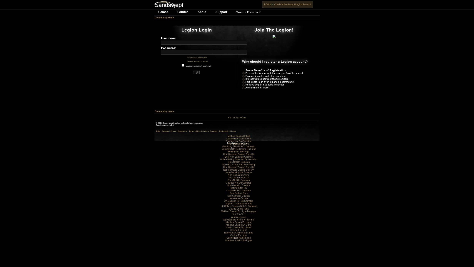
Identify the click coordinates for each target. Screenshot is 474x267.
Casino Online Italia (239, 208)
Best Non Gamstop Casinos (239, 157)
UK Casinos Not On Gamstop (238, 201)
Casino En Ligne (238, 230)
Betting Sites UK (239, 188)
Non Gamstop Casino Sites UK (238, 154)
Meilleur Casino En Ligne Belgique (238, 211)
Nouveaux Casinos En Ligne (238, 232)
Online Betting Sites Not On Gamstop (238, 159)
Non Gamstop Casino (239, 144)
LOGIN (267, 4)
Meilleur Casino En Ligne (238, 222)
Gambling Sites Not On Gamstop (238, 146)
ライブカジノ (238, 214)
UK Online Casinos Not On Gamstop (239, 206)
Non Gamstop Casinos (238, 185)
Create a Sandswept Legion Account (292, 4)
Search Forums (247, 12)
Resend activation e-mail (197, 61)
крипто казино (238, 217)
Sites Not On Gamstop (239, 162)
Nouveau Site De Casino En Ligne (238, 149)
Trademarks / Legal (227, 131)
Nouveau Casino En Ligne (238, 240)
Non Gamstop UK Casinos (239, 172)
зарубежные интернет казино (238, 219)
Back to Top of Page (237, 117)
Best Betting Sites (239, 193)
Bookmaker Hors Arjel (239, 151)
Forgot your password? (197, 57)
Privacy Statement (179, 131)
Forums (182, 12)
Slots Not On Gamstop (239, 180)
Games (163, 12)
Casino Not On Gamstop (238, 190)
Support (221, 12)
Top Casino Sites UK (238, 177)
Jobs (158, 131)
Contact (165, 131)
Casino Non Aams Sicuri (238, 138)
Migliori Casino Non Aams (239, 203)
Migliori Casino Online (239, 136)
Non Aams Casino (239, 198)
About (202, 12)
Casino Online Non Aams (238, 227)
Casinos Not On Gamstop (238, 141)
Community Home (164, 17)
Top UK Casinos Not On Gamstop (239, 164)
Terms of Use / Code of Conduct (203, 131)
